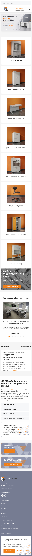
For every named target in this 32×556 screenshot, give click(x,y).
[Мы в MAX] (5, 495)
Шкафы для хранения (7, 523)
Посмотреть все (24, 298)
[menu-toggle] (2, 9)
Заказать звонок (12, 286)
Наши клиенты (8, 404)
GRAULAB (13, 390)
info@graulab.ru (19, 10)
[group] (16, 22)
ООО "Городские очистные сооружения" (14, 354)
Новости (3, 513)
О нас (3, 503)
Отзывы (5, 346)
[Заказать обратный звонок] (26, 9)
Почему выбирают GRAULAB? (13, 418)
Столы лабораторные (7, 525)
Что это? (19, 550)
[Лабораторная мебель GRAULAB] (6, 9)
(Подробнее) (13, 370)
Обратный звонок (6, 488)
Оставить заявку (13, 464)
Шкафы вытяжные (6, 520)
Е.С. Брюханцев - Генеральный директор (12, 358)
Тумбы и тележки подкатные (9, 528)
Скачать (10, 451)
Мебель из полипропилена (9, 531)
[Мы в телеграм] (2, 495)
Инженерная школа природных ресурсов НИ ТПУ (16, 323)
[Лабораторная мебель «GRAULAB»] (16, 479)
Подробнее (15, 333)
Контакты (4, 516)
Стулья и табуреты (6, 533)
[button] (6, 29)
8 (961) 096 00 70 (19, 8)
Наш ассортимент (9, 409)
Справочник (4, 511)
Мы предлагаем (8, 414)
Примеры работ (10, 298)
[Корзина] (30, 9)
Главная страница (6, 500)
